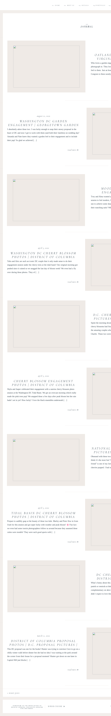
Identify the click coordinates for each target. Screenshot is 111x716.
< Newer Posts (13, 693)
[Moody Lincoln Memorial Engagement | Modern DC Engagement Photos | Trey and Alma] (46, 200)
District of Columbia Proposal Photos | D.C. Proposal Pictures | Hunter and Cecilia (43, 645)
